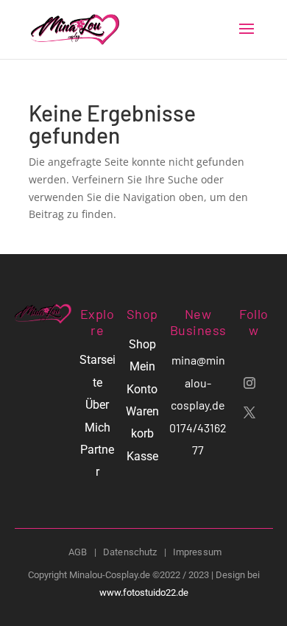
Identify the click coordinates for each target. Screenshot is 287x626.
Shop (142, 344)
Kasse (142, 456)
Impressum (197, 552)
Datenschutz (130, 552)
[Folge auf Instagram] (249, 383)
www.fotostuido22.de (143, 592)
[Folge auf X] (249, 412)
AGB (77, 552)
